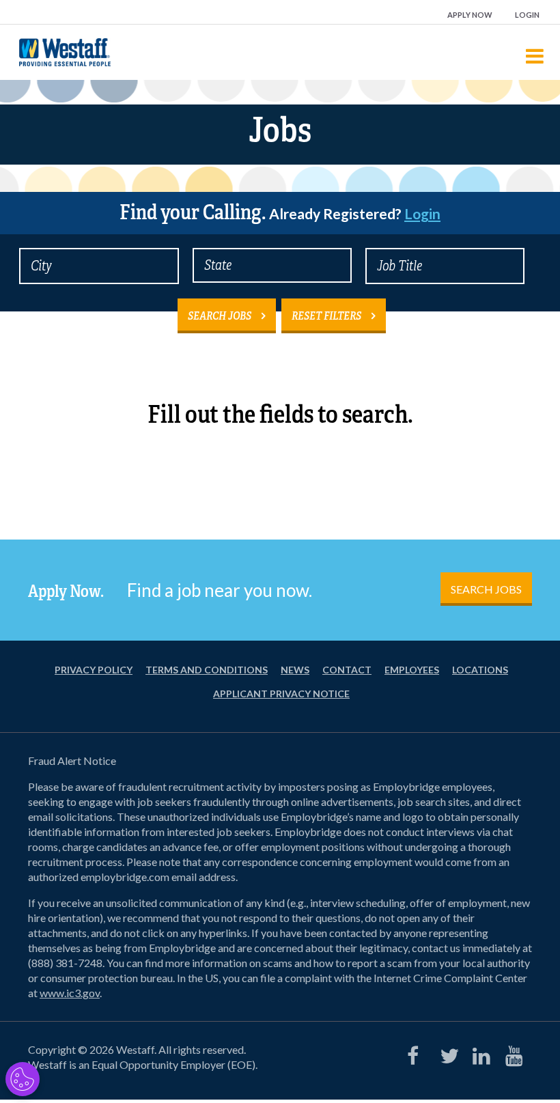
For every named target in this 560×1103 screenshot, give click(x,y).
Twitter (446, 1052)
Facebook (413, 1052)
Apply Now (469, 14)
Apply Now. (66, 591)
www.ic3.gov (70, 992)
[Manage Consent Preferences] (22, 1079)
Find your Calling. (280, 212)
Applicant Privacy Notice (281, 693)
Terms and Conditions (206, 669)
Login (527, 14)
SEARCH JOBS (486, 589)
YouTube (511, 1052)
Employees (411, 669)
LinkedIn (478, 1052)
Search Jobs (219, 316)
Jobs (280, 130)
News (295, 669)
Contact (347, 669)
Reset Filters (326, 316)
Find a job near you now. (219, 590)
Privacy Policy (93, 669)
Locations (480, 669)
